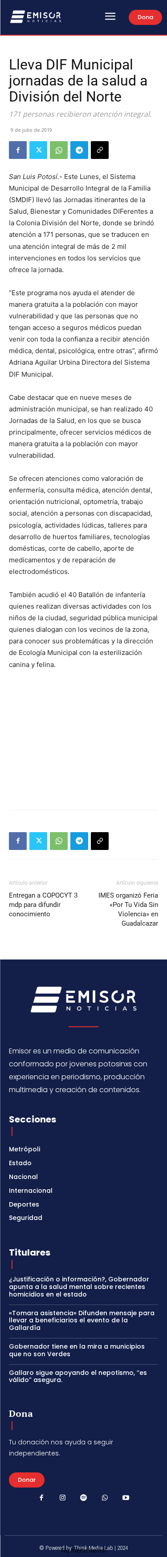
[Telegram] (79, 150)
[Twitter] (38, 150)
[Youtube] (126, 1498)
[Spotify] (83, 1498)
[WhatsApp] (59, 150)
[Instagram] (62, 1498)
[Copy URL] (100, 150)
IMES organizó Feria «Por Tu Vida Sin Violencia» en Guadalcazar (128, 909)
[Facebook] (18, 150)
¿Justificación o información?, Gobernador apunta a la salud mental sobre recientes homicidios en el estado (79, 1287)
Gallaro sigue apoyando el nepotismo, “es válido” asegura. (78, 1376)
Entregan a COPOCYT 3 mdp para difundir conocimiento (43, 904)
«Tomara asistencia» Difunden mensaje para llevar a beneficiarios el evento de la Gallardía (82, 1321)
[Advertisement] (84, 737)
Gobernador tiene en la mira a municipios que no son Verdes (77, 1350)
